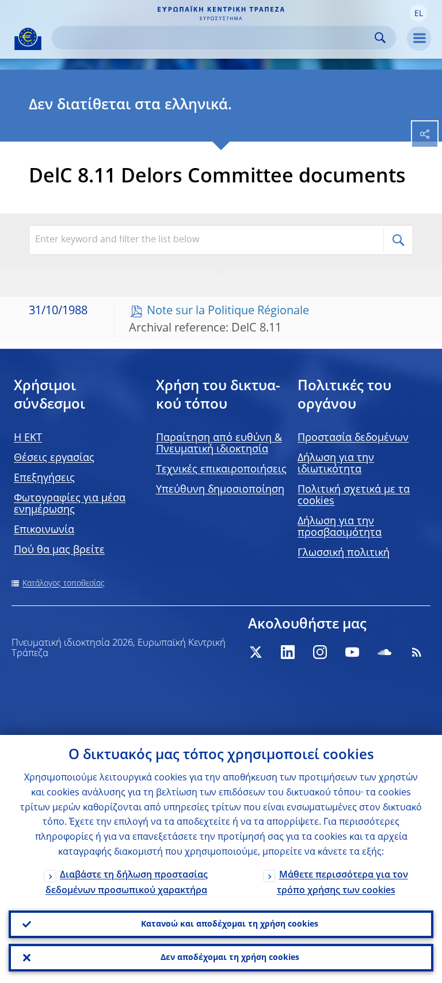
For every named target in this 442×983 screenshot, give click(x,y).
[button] (418, 13)
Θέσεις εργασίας (54, 458)
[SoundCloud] (384, 652)
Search (380, 38)
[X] (255, 652)
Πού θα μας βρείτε (59, 550)
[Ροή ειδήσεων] (416, 652)
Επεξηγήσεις (44, 478)
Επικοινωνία (44, 530)
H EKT (28, 438)
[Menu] (419, 38)
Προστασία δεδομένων (353, 438)
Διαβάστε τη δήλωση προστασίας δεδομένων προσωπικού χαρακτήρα (126, 883)
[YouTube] (352, 652)
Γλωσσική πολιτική (344, 553)
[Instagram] (320, 652)
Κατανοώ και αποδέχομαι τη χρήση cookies (229, 924)
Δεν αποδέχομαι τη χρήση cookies (230, 958)
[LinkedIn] (288, 652)
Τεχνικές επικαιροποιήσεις (221, 469)
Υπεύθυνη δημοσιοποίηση (220, 490)
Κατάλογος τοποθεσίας (63, 584)
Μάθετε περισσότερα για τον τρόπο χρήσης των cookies (342, 883)
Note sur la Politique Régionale (228, 311)
